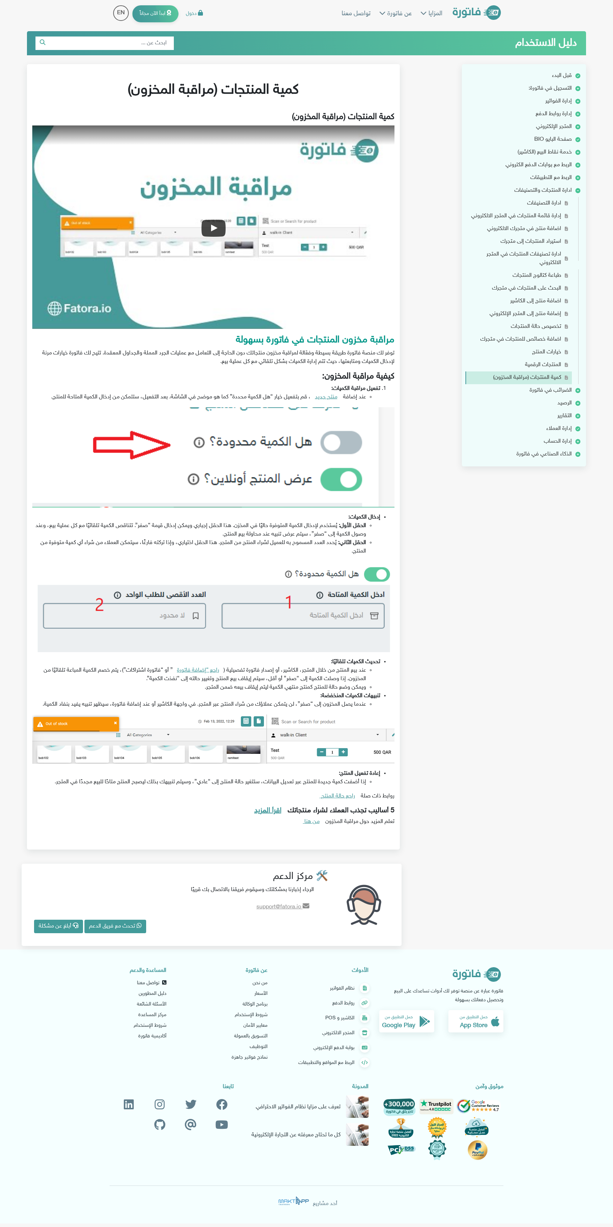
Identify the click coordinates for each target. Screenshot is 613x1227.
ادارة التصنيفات (544, 203)
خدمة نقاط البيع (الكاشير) (545, 152)
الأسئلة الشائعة (151, 1004)
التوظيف (258, 1047)
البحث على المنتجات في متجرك (526, 288)
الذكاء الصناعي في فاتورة (544, 454)
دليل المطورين (152, 994)
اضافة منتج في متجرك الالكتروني (524, 228)
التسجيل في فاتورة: (550, 88)
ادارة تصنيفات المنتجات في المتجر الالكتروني (523, 258)
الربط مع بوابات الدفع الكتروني (539, 165)
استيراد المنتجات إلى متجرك (531, 241)
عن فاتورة (399, 14)
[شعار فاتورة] (476, 14)
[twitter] (191, 1105)
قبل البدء (562, 75)
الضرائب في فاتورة (551, 390)
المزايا (434, 14)
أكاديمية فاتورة (152, 1036)
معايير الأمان (255, 1025)
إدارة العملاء (559, 428)
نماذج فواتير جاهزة (249, 1057)
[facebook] (221, 1105)
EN (121, 13)
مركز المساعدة (152, 1015)
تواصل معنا (356, 14)
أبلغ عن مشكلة (56, 926)
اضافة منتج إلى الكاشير (535, 301)
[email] (191, 1125)
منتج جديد (326, 397)
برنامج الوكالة (255, 1004)
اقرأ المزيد (267, 810)
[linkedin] (129, 1105)
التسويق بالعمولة (250, 1036)
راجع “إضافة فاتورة (198, 670)
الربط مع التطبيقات (551, 177)
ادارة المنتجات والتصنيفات (543, 190)
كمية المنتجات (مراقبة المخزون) (527, 377)
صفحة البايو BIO (553, 139)
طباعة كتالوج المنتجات (537, 275)
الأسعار (260, 994)
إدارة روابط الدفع (554, 114)
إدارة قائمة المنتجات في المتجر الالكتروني (516, 216)
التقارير (564, 416)
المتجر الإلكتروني (554, 126)
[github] (159, 1125)
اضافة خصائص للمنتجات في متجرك (520, 339)
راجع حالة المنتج (337, 796)
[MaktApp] (293, 1201)
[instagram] (160, 1105)
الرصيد (564, 403)
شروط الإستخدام (251, 1015)
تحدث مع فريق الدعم (113, 926)
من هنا (311, 821)
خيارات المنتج (546, 352)
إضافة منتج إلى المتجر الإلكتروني (525, 313)
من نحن (260, 983)
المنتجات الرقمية (543, 365)
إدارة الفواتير (558, 101)
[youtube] (221, 1125)
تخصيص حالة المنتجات (536, 326)
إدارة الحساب (558, 441)
